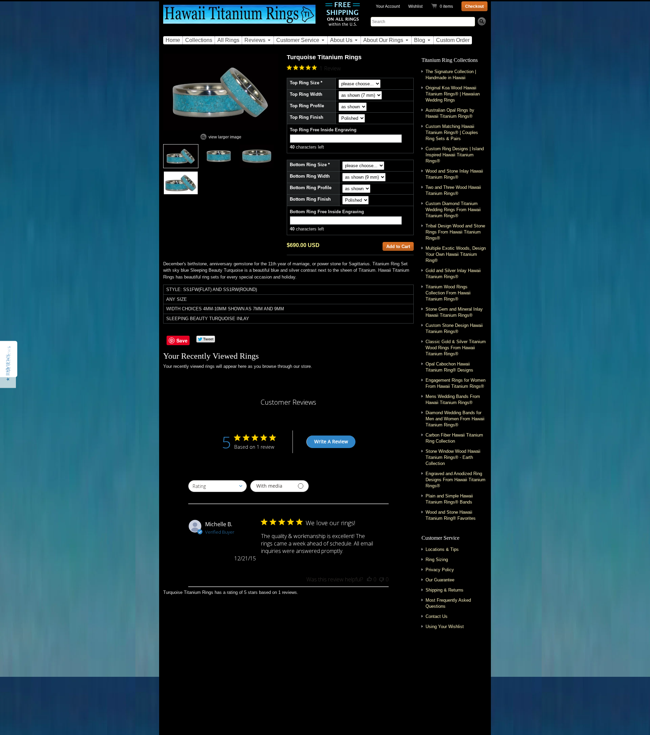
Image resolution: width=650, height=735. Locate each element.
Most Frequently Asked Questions (448, 603)
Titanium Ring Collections (449, 60)
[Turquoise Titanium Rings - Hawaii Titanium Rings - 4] (180, 183)
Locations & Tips (442, 549)
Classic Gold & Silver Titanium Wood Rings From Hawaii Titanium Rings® (456, 347)
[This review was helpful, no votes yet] (369, 579)
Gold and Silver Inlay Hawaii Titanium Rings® (453, 273)
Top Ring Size (304, 82)
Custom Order (453, 40)
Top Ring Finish (306, 117)
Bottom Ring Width (310, 176)
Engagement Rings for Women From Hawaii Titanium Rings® (455, 383)
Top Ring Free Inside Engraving (323, 129)
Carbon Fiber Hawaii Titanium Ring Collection (454, 438)
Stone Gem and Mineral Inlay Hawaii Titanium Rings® (454, 312)
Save (182, 340)
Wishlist (415, 6)
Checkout (474, 6)
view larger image (225, 137)
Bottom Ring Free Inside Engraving (327, 211)
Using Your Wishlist (445, 626)
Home (173, 40)
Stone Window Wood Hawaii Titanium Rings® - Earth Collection (453, 457)
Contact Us (437, 616)
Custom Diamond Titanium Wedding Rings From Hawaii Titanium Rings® (453, 209)
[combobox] (217, 486)
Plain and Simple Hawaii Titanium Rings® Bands (449, 499)
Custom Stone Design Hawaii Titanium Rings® (454, 328)
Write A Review (331, 441)
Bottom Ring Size (308, 164)
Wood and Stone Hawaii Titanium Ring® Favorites (451, 515)
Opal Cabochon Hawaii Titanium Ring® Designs (449, 367)
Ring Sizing (437, 559)
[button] (8, 367)
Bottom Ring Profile (310, 187)
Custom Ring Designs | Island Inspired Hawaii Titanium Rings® (455, 154)
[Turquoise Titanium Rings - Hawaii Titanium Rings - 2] (218, 156)
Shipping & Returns (444, 590)
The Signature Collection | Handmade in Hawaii (451, 74)
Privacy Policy (440, 569)
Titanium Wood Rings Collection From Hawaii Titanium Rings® (448, 293)
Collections (198, 40)
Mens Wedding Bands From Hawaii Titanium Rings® (453, 399)
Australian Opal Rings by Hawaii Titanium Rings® (450, 113)
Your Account (388, 6)
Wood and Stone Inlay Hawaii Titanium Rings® (454, 174)
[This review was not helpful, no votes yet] (381, 579)
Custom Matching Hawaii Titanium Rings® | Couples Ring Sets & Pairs (452, 132)
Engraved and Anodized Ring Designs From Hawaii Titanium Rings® (455, 479)
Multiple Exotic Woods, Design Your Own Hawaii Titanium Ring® (456, 254)
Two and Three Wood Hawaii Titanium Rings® (453, 190)
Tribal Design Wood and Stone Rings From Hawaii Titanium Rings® (455, 232)
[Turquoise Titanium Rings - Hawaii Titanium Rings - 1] (180, 156)
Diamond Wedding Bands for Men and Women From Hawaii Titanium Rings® (455, 418)
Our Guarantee (440, 579)
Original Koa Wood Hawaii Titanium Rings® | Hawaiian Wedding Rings (453, 94)
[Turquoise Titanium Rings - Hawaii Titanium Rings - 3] (256, 156)
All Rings (228, 40)
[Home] (239, 18)
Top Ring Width (306, 94)
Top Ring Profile (307, 105)
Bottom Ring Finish (310, 199)
